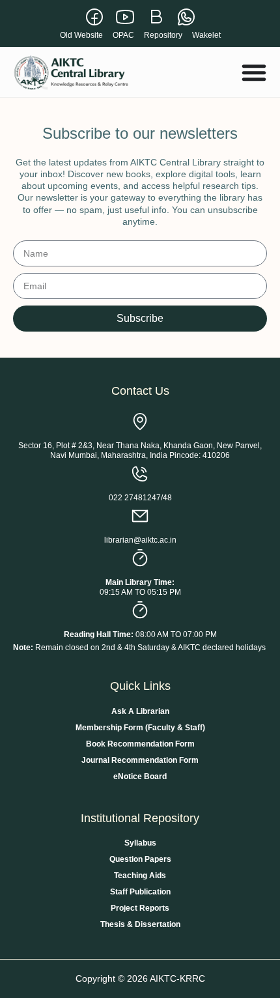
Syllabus (140, 843)
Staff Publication (140, 891)
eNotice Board (140, 776)
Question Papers (140, 859)
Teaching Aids (140, 875)
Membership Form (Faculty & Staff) (140, 727)
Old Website (81, 35)
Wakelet (206, 35)
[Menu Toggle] (254, 72)
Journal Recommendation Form (140, 760)
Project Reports (140, 908)
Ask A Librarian (140, 711)
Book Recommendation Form (140, 743)
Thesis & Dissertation (140, 924)
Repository (163, 35)
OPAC (123, 35)
